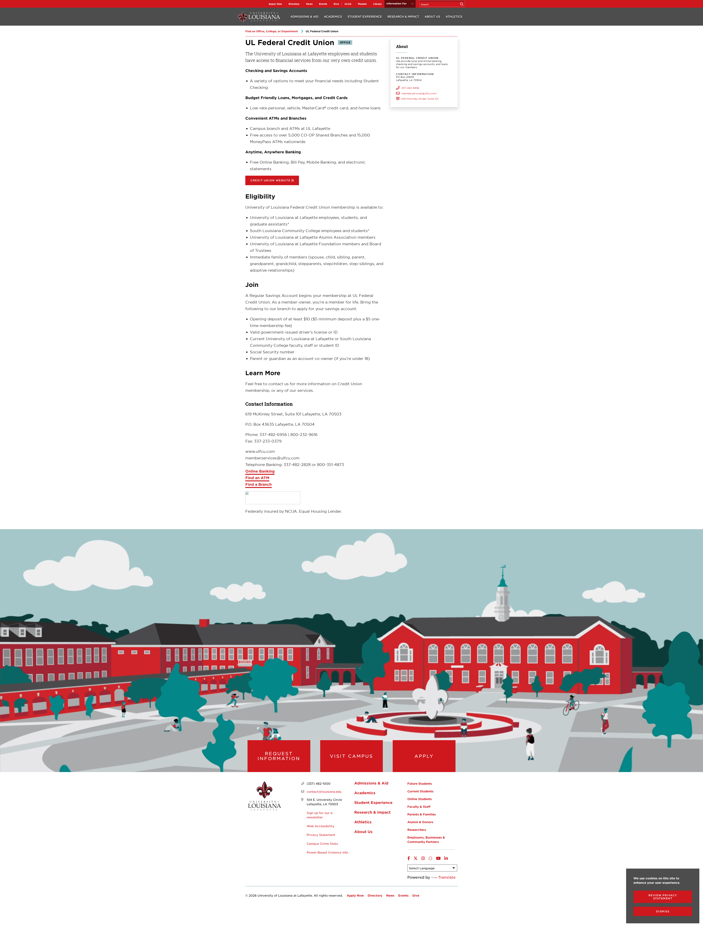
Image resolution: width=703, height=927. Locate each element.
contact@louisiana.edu (324, 791)
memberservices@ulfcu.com (419, 93)
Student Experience (364, 16)
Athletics (454, 16)
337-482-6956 (410, 87)
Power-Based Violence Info (327, 852)
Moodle (362, 3)
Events (323, 3)
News (309, 3)
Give (336, 3)
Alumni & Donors (420, 822)
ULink (348, 3)
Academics (333, 16)
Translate (447, 877)
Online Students (419, 799)
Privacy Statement (321, 835)
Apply (424, 756)
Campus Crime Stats (322, 843)
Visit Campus (351, 756)
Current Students (420, 791)
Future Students (419, 783)
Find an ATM (257, 478)
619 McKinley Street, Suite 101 (419, 98)
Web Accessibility (320, 826)
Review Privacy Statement (662, 897)
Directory (294, 3)
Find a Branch (258, 484)
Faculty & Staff (418, 806)
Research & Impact (403, 16)
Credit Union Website (270, 180)
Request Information (279, 756)
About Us (432, 16)
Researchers (416, 829)
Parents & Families (421, 814)
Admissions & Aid (304, 16)
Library (377, 3)
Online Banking (260, 471)
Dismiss (662, 911)
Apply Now (275, 3)
